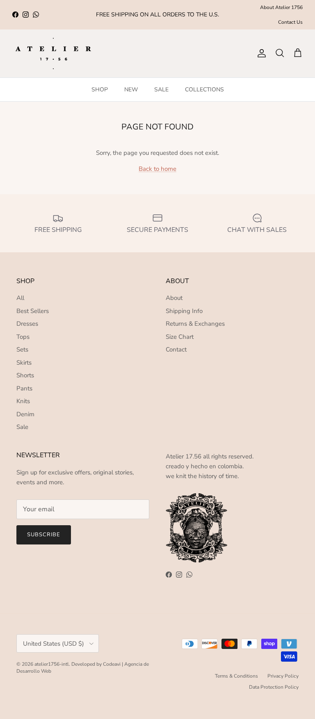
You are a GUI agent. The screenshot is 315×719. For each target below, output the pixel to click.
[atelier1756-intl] (53, 53)
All (20, 298)
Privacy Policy (283, 676)
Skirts (24, 362)
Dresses (27, 324)
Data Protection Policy (274, 687)
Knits (23, 401)
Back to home (157, 169)
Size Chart (180, 337)
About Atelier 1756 (281, 7)
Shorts (25, 375)
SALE (161, 89)
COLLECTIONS (204, 89)
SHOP (99, 89)
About (174, 298)
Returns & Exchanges (195, 324)
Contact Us (290, 22)
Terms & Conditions (236, 676)
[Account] (260, 53)
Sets (22, 349)
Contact (176, 349)
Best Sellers (32, 311)
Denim (25, 414)
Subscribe (43, 534)
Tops (23, 337)
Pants (24, 388)
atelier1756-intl (51, 664)
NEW (131, 89)
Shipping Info (184, 311)
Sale (22, 427)
